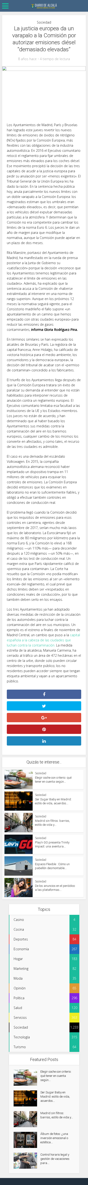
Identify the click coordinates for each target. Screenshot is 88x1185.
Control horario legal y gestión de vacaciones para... (54, 1159)
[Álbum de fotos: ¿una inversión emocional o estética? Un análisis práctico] (27, 1140)
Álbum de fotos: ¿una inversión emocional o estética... (54, 1138)
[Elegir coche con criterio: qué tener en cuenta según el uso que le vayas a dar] (27, 1078)
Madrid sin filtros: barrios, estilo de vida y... (56, 1115)
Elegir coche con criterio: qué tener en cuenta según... (55, 1076)
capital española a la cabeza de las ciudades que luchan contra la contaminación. (43, 640)
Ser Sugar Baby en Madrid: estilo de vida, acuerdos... (55, 1096)
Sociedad (44, 22)
